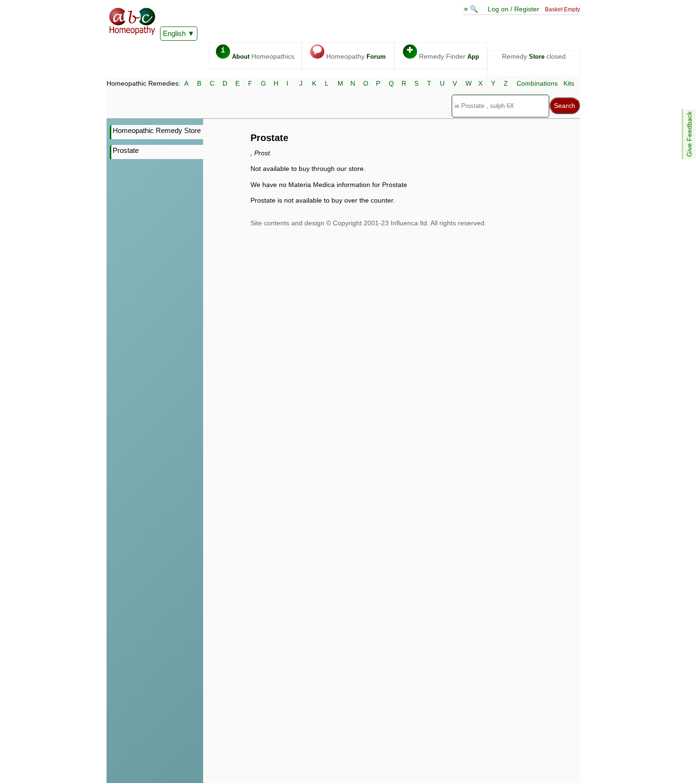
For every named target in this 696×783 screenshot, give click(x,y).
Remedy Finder (443, 53)
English (174, 33)
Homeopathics (257, 53)
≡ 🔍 (472, 9)
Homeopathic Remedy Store (157, 130)
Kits (568, 83)
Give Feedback (689, 134)
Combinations (537, 83)
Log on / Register (513, 9)
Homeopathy (349, 53)
